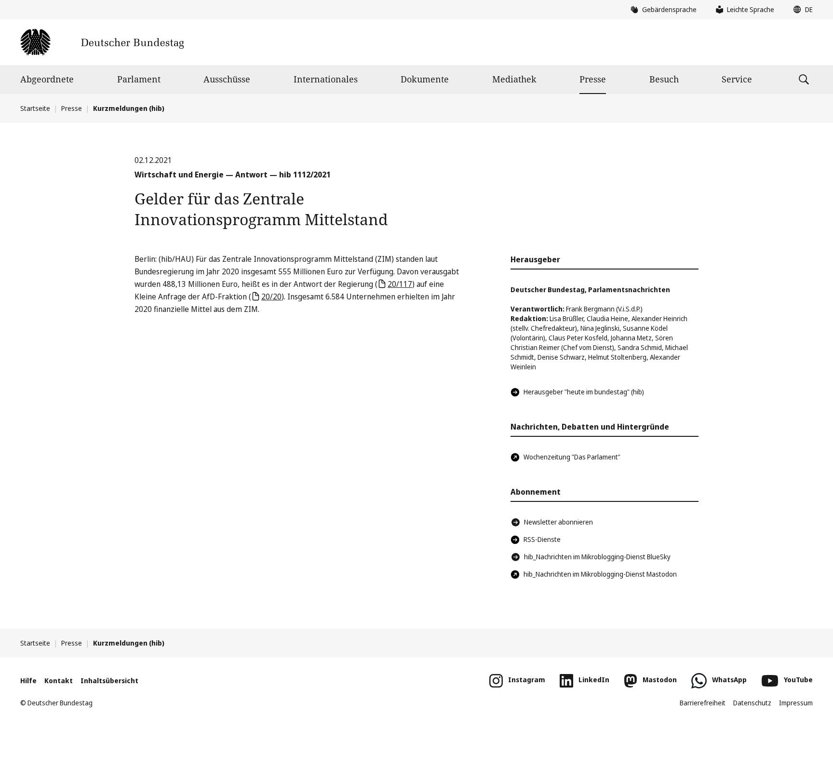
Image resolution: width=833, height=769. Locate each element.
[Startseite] (102, 42)
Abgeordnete (47, 79)
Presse (592, 79)
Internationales (326, 79)
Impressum (796, 702)
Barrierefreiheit (703, 702)
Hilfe (28, 680)
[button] (801, 9)
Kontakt (58, 680)
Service (737, 79)
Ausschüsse (226, 79)
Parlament (139, 79)
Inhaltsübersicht (109, 680)
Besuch (664, 79)
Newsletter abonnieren (558, 521)
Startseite (35, 108)
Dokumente (425, 79)
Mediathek (514, 79)
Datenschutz (752, 702)
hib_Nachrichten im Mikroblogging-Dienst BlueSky (597, 556)
